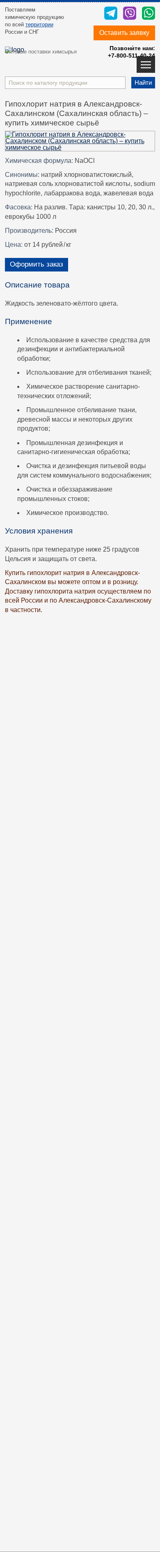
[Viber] (129, 14)
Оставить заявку (124, 32)
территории (39, 24)
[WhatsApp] (148, 14)
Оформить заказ (36, 264)
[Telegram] (110, 14)
